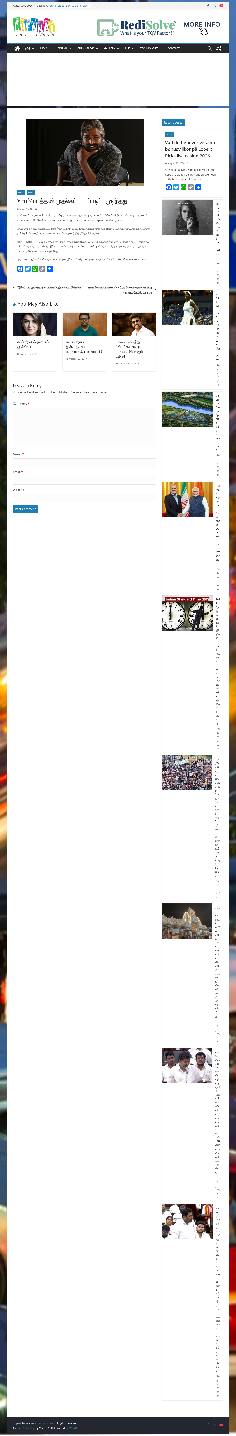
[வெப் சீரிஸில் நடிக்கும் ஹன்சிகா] (35, 315)
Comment (21, 404)
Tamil (20, 192)
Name (18, 454)
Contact (174, 48)
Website (18, 490)
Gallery (109, 48)
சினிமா (31, 192)
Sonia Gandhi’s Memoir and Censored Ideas (218, 231)
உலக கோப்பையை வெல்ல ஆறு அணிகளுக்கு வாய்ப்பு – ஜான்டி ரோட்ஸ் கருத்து (120, 290)
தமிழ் (27, 48)
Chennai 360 (85, 48)
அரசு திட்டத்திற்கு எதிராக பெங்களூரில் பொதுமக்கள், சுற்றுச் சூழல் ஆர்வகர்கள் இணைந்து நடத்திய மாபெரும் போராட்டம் (217, 817)
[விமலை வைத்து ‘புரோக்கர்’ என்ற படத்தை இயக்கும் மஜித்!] (134, 315)
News (44, 48)
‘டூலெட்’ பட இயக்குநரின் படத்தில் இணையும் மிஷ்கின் (49, 287)
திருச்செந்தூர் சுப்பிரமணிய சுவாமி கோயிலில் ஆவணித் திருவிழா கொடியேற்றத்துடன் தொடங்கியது (217, 962)
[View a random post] (218, 48)
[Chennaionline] (17, 48)
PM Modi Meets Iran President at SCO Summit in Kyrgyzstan (218, 524)
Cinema (62, 48)
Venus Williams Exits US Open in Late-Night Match (66, 3)
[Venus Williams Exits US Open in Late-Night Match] (187, 340)
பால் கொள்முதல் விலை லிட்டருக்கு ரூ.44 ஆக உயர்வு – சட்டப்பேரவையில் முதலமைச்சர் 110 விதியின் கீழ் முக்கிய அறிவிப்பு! (217, 1112)
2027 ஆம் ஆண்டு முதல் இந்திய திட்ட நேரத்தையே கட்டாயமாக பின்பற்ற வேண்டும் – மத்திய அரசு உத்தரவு (218, 661)
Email (18, 472)
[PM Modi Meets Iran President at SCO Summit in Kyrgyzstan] (187, 537)
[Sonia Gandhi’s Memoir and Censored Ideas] (187, 244)
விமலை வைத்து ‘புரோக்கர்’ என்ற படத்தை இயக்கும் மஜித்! (129, 349)
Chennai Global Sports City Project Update (218, 423)
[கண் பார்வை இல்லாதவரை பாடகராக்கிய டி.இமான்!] (85, 315)
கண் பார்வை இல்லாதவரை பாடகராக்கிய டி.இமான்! (84, 346)
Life (127, 48)
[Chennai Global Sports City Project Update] (187, 436)
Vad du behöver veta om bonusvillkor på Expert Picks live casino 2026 (191, 149)
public (169, 134)
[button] (32, 48)
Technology (149, 48)
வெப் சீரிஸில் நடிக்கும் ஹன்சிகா (33, 344)
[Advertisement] (118, 80)
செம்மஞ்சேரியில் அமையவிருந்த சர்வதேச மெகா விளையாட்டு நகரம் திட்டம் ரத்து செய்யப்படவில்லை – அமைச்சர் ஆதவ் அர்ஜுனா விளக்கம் (218, 1289)
